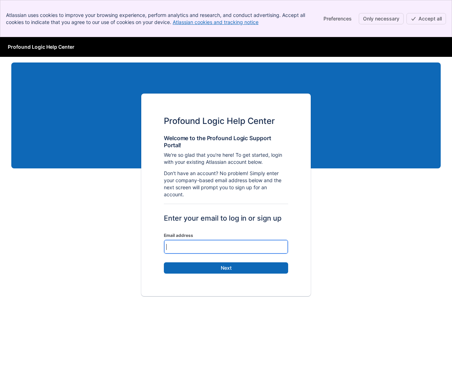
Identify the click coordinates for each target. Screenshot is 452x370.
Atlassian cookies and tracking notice (215, 22)
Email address (178, 235)
